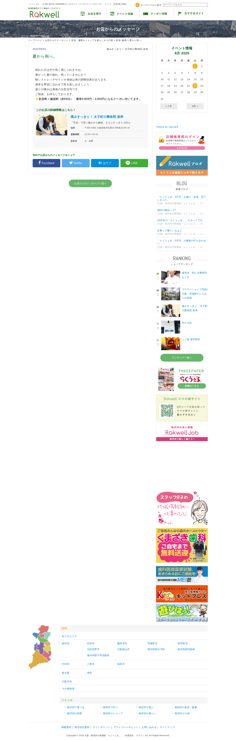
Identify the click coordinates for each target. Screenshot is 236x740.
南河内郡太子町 (156, 649)
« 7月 (169, 106)
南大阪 (65, 672)
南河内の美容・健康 (186, 707)
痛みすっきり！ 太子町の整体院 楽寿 (97, 116)
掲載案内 (66, 727)
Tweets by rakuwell (167, 126)
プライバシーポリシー (125, 727)
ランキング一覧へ (182, 357)
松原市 (91, 643)
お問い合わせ (149, 727)
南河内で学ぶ (110, 707)
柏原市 (121, 664)
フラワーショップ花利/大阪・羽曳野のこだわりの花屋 (195, 293)
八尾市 (91, 664)
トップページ (35, 40)
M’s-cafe (187, 322)
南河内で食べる (75, 707)
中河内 (65, 664)
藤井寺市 (122, 643)
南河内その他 (182, 713)
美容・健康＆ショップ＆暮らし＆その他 (92, 40)
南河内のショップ (113, 713)
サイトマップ (167, 727)
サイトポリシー (101, 727)
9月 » (195, 106)
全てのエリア (69, 636)
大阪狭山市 (123, 649)
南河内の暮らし (147, 713)
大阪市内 (67, 681)
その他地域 (68, 688)
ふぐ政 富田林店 (191, 339)
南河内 (65, 643)
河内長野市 (93, 649)
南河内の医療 (74, 713)
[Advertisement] (182, 465)
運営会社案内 (81, 727)
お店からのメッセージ (56, 40)
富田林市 (183, 643)
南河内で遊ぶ (146, 707)
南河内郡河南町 (186, 649)
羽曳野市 (153, 643)
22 (195, 85)
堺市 (89, 672)
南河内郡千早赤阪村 (98, 655)
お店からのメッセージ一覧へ (90, 183)
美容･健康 (121, 40)
